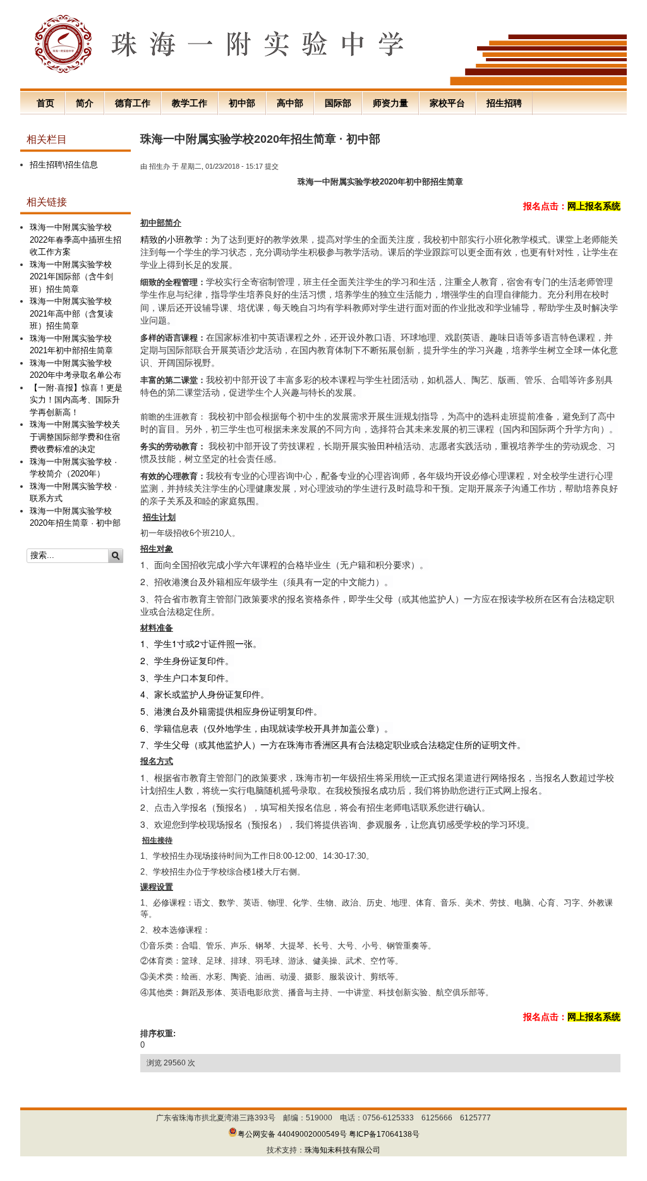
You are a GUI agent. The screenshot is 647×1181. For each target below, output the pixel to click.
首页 (45, 103)
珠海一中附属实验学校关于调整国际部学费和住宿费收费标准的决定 (75, 437)
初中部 (242, 103)
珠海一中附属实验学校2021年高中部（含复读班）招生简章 (71, 313)
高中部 (290, 103)
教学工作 (189, 103)
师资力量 (390, 103)
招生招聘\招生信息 (64, 164)
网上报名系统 (593, 206)
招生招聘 (504, 103)
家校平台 (447, 103)
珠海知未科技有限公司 (342, 1150)
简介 (85, 103)
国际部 (338, 103)
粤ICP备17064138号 (384, 1134)
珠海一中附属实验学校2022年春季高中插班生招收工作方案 (75, 239)
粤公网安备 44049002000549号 (292, 1134)
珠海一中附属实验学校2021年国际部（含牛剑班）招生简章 (71, 277)
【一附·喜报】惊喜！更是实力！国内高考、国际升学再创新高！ (76, 400)
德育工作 (132, 103)
